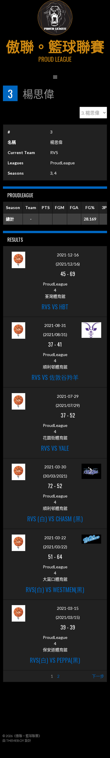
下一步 (98, 676)
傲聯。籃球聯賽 (55, 45)
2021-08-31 (55, 325)
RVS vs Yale (55, 448)
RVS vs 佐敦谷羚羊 (55, 377)
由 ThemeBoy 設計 (16, 740)
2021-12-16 (68, 254)
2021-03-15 (68, 608)
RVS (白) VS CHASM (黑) (55, 518)
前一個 (12, 676)
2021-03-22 (55, 537)
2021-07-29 (68, 396)
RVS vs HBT (55, 306)
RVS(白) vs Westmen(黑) (55, 589)
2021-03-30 (55, 466)
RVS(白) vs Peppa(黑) (55, 660)
